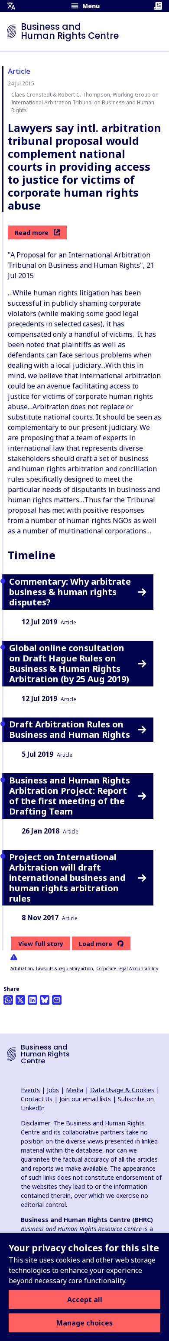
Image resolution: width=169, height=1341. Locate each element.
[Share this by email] (57, 1000)
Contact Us (36, 1099)
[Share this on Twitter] (20, 1000)
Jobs (53, 1090)
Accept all (84, 1299)
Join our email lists (85, 1099)
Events (30, 1090)
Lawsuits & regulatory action (64, 968)
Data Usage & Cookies (122, 1090)
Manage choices (84, 1323)
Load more (95, 944)
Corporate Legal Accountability (127, 968)
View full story (40, 944)
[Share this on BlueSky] (44, 1000)
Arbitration (21, 968)
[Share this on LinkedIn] (32, 1000)
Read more (32, 233)
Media (74, 1090)
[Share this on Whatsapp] (8, 1000)
